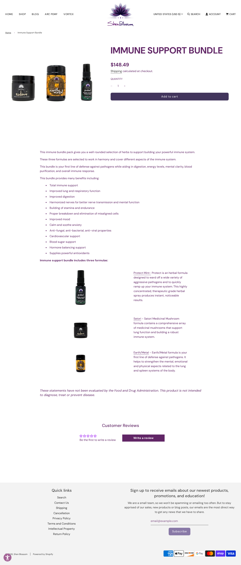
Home (9, 14)
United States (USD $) (166, 14)
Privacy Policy (62, 518)
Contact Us (61, 503)
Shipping (116, 71)
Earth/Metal (141, 352)
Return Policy (61, 534)
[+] (125, 86)
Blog (35, 14)
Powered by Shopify (43, 554)
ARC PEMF (51, 14)
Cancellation (61, 513)
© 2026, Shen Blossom (16, 554)
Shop (22, 14)
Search (61, 497)
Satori (137, 318)
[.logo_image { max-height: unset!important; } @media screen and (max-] (120, 14)
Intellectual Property (61, 529)
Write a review (143, 438)
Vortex (69, 14)
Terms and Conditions (61, 523)
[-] (111, 86)
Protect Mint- (142, 273)
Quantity (116, 79)
